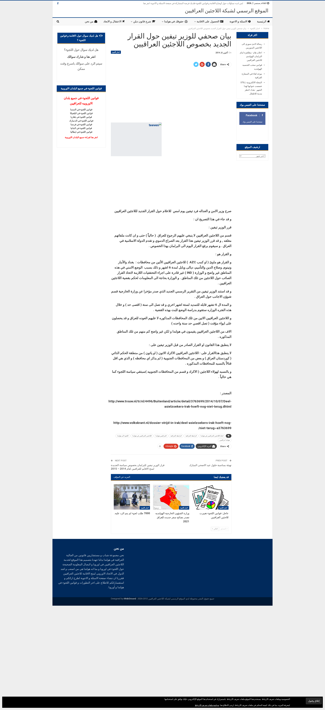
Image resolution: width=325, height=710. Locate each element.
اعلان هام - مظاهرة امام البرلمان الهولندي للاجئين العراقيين (251, 56)
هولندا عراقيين (225, 440)
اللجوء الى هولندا (122, 436)
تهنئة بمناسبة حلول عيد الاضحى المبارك (210, 465)
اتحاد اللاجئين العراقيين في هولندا (212, 436)
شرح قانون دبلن (142, 21)
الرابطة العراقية (191, 436)
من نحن (89, 21)
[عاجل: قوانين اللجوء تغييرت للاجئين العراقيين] (210, 497)
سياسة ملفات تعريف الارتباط (207, 705)
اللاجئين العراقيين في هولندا (142, 436)
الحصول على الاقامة (208, 21)
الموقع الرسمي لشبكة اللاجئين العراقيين (226, 11)
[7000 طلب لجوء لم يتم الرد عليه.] (132, 497)
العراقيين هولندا (161, 436)
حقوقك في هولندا (173, 21)
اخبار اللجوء (116, 52)
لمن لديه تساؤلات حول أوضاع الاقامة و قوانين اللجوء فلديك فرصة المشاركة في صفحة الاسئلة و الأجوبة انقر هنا (193, 3)
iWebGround (130, 598)
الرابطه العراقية (176, 436)
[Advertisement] (171, 95)
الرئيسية (261, 21)
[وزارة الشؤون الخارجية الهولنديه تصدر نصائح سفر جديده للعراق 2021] (171, 497)
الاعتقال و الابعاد (112, 21)
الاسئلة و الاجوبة (238, 21)
